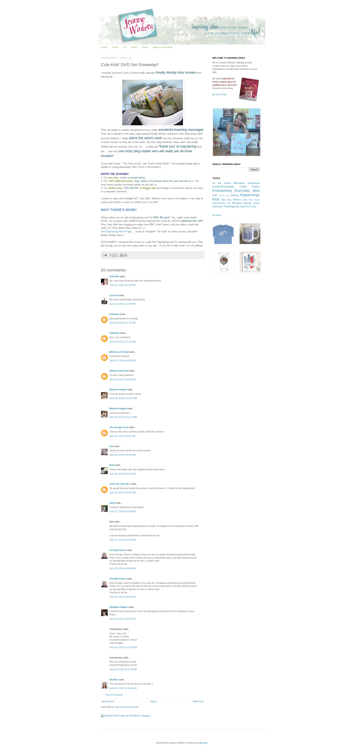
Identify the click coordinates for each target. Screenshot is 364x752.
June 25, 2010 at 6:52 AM (122, 360)
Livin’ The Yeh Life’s (120, 484)
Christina (114, 276)
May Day (226, 199)
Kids (216, 199)
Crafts (243, 186)
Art (124, 47)
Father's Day (224, 195)
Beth (112, 465)
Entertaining (222, 191)
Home (104, 47)
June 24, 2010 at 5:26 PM (122, 285)
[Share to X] (118, 255)
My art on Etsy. (219, 94)
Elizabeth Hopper (118, 607)
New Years (254, 200)
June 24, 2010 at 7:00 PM (122, 304)
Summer (217, 206)
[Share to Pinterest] (125, 255)
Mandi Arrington (118, 389)
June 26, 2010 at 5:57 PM (122, 474)
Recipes (237, 202)
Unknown (114, 314)
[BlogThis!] (115, 255)
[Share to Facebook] (122, 255)
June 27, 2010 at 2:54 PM (122, 540)
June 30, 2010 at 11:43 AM (123, 688)
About (115, 47)
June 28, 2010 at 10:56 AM (123, 647)
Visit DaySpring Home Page (116, 231)
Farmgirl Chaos (117, 550)
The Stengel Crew (118, 427)
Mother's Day (240, 199)
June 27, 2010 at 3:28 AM (122, 511)
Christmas (254, 183)
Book (145, 47)
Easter (256, 186)
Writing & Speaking (163, 47)
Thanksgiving (231, 206)
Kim (111, 446)
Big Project (224, 183)
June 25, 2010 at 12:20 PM (123, 398)
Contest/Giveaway (223, 186)
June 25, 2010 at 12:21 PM (123, 417)
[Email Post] (104, 255)
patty (112, 503)
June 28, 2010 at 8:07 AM (122, 619)
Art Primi (216, 215)
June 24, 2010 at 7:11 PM (122, 322)
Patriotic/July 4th (221, 203)
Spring (247, 202)
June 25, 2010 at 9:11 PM (122, 436)
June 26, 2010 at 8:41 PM (122, 492)
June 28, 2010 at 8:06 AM (122, 568)
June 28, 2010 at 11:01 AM (123, 669)
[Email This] (111, 255)
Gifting (234, 195)
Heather (113, 679)
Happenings (250, 195)
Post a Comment (114, 695)
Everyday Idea (247, 191)
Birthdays (239, 183)
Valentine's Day (248, 206)
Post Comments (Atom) (127, 707)
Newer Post (108, 701)
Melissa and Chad (119, 352)
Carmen (113, 295)
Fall (214, 195)
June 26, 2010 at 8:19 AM (122, 455)
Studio (134, 47)
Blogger (204, 743)
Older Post (198, 701)
